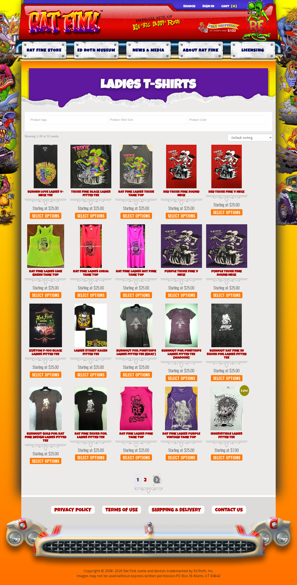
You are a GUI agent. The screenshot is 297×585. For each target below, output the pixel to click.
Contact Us (229, 510)
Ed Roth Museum (96, 50)
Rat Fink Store (44, 50)
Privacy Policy (73, 510)
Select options (45, 216)
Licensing (253, 50)
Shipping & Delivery (176, 510)
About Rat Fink (201, 50)
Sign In (208, 6)
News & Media (149, 50)
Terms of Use (121, 510)
